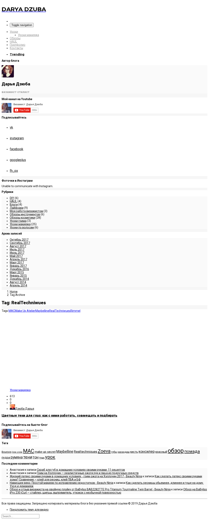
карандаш (124, 452)
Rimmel (75, 310)
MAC (12, 310)
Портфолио (17, 44)
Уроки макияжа (28, 35)
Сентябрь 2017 (20, 243)
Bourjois (6, 451)
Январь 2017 (18, 265)
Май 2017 (16, 256)
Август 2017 (18, 246)
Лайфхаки (16, 207)
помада (192, 451)
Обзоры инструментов (25, 214)
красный (161, 452)
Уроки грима (18, 221)
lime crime (17, 452)
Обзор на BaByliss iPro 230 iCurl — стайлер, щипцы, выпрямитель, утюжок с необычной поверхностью (108, 491)
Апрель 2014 (18, 285)
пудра (6, 457)
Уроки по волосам (22, 227)
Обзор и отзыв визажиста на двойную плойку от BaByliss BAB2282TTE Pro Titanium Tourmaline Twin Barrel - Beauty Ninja (90, 489)
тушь (41, 457)
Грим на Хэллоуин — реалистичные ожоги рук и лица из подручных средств (88, 473)
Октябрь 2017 (19, 239)
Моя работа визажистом (26, 211)
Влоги (14, 204)
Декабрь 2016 (19, 269)
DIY (12, 198)
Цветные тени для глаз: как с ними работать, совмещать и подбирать (59, 415)
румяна (17, 457)
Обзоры (15, 38)
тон (36, 457)
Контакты (16, 48)
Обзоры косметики (22, 217)
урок (50, 457)
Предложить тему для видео (29, 509)
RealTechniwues (59, 310)
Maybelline (42, 310)
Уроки (14, 31)
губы (114, 451)
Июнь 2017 (17, 252)
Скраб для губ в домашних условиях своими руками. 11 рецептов (81, 469)
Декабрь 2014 (19, 279)
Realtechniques (85, 452)
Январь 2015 (18, 275)
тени (27, 457)
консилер (147, 452)
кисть (134, 452)
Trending (17, 54)
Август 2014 (18, 282)
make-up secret (45, 452)
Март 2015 (17, 272)
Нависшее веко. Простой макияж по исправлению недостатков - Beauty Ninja (61, 482)
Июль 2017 (17, 249)
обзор (176, 450)
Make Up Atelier (25, 310)
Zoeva (104, 451)
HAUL (13, 41)
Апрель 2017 (18, 259)
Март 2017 (17, 262)
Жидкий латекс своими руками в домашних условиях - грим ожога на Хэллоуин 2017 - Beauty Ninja (76, 476)
